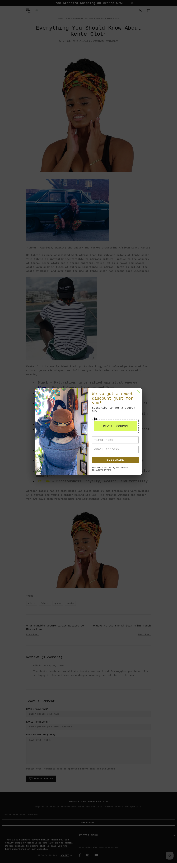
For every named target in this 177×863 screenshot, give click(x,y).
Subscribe (115, 459)
